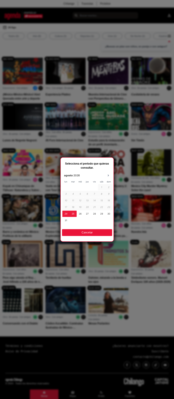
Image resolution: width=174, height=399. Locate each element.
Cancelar (87, 232)
